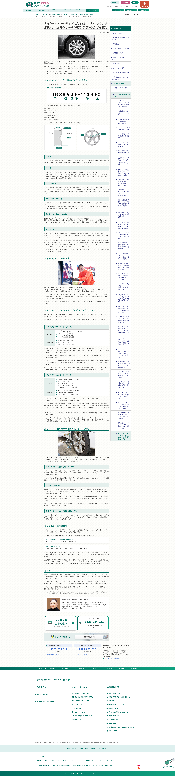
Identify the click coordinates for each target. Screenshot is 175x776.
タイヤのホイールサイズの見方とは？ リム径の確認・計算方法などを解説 (123, 436)
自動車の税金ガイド (118, 63)
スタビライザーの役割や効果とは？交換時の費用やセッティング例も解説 (123, 385)
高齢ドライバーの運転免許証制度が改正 (123, 151)
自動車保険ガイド (89, 637)
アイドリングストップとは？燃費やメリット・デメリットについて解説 (123, 276)
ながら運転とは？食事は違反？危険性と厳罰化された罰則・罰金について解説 (123, 225)
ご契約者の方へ (131, 10)
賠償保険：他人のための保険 (80, 693)
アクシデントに (67, 10)
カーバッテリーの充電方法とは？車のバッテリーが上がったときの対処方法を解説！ (123, 161)
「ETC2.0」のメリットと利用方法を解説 (124, 128)
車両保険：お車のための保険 (80, 700)
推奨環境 (53, 760)
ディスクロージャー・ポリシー (107, 760)
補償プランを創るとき (44, 694)
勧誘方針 (39, 760)
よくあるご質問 (108, 6)
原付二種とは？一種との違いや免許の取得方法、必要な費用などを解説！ (123, 426)
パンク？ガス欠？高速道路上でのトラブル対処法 (123, 144)
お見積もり (125, 2)
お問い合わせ (118, 6)
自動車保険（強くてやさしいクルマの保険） (51, 680)
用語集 (126, 6)
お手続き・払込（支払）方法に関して (120, 58)
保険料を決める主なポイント (121, 48)
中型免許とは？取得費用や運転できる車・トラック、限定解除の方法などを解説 (123, 330)
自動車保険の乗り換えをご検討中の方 (120, 38)
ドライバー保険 (40, 756)
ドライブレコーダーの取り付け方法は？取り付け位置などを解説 (123, 235)
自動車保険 (30, 10)
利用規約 (46, 760)
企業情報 (122, 668)
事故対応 (143, 10)
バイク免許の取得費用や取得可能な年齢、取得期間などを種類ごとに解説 (123, 182)
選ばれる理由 (42, 10)
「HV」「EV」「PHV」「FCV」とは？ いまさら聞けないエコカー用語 (123, 103)
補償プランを (55, 10)
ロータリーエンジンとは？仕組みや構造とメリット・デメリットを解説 (123, 374)
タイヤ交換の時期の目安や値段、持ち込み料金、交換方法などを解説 (123, 415)
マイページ (115, 2)
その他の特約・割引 (77, 704)
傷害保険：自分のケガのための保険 (82, 697)
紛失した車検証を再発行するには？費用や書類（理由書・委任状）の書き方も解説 (123, 203)
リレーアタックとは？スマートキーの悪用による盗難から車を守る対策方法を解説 (123, 353)
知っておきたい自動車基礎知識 (84, 14)
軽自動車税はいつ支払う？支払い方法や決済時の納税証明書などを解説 (123, 319)
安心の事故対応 (76, 708)
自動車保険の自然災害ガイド (121, 72)
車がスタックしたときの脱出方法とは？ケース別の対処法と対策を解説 (123, 395)
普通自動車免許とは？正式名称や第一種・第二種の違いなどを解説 (123, 245)
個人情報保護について (91, 760)
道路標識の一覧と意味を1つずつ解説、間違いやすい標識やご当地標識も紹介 (124, 364)
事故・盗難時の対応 (118, 68)
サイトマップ (99, 765)
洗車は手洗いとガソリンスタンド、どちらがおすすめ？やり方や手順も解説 (123, 192)
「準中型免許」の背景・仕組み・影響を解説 (123, 136)
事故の (144, 6)
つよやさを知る (108, 668)
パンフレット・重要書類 (111, 658)
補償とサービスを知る (79, 687)
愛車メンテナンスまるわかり (122, 89)
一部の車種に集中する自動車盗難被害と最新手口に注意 (123, 121)
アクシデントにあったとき (45, 701)
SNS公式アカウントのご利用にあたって (83, 765)
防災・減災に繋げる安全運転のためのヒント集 (120, 78)
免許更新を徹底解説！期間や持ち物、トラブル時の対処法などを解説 (123, 309)
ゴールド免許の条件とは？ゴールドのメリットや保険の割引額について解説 (123, 256)
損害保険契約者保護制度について (62, 765)
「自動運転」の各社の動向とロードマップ (123, 113)
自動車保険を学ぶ (92, 10)
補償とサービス (79, 10)
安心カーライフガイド (68, 14)
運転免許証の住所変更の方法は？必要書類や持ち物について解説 (123, 215)
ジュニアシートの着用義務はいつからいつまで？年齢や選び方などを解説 (123, 286)
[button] (168, 763)
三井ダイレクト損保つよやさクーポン (83, 716)
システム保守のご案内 (64, 760)
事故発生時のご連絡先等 (54, 654)
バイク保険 (118, 10)
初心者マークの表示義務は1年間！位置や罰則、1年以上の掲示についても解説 (124, 172)
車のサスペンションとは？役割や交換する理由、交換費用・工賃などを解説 (123, 405)
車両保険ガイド (117, 44)
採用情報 (134, 668)
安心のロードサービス (82, 654)
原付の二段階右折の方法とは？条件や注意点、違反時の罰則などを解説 (123, 266)
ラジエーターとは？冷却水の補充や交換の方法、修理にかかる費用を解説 (123, 342)
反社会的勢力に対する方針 (44, 765)
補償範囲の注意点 (118, 53)
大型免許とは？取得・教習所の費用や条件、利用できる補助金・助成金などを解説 (123, 298)
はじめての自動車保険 (119, 33)
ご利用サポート (134, 6)
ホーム (38, 14)
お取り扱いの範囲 (77, 719)
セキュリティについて (77, 760)
